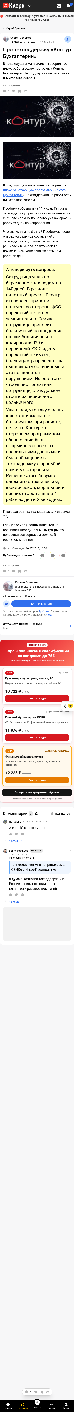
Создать (37, 1407)
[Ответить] (22, 833)
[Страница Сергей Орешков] (6, 39)
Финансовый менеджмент (24, 756)
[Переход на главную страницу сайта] (13, 6)
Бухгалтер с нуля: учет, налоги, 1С (29, 678)
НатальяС (15, 821)
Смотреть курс (37, 698)
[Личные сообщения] (59, 6)
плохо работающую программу (28, 190)
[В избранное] (19, 91)
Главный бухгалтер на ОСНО (25, 717)
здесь (49, 615)
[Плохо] (63, 555)
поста (29, 596)
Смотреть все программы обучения (37, 792)
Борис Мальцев (18, 850)
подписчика (12, 596)
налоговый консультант (22, 857)
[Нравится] (13, 91)
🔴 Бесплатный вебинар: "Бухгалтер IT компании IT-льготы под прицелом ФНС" (37, 18)
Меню (52, 1408)
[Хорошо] (42, 555)
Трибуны (44, 611)
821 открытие (11, 565)
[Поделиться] (25, 91)
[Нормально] (52, 555)
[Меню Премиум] (30, 6)
